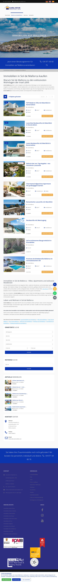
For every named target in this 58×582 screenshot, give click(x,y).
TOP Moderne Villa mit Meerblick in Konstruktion (38, 104)
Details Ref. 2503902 (47, 116)
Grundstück (32, 489)
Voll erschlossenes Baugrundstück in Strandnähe (38, 241)
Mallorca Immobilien (16, 15)
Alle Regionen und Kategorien (36, 500)
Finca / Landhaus (34, 482)
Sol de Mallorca (30, 107)
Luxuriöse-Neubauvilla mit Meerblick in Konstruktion (39, 124)
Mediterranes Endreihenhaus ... (20, 393)
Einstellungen (16, 579)
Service (25, 15)
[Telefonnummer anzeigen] (55, 284)
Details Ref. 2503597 (47, 233)
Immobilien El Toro (8, 521)
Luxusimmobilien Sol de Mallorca (28, 319)
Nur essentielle (26, 579)
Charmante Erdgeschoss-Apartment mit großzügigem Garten (38, 185)
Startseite (7, 15)
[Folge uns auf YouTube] (42, 520)
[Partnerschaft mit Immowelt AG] (35, 552)
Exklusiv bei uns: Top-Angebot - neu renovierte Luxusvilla (38, 164)
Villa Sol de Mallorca (42, 319)
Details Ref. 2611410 (47, 272)
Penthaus (32, 487)
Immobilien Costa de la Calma (10, 518)
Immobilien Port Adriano (9, 526)
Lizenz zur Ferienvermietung (36, 497)
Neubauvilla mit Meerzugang (36, 220)
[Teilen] (55, 297)
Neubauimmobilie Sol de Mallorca (18, 323)
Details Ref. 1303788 (47, 195)
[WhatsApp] (55, 293)
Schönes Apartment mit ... (18, 380)
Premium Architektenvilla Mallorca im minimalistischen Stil (39, 260)
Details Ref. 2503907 (47, 156)
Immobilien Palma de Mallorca (10, 533)
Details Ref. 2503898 (47, 176)
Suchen (29, 352)
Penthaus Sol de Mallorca (39, 321)
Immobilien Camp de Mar (9, 513)
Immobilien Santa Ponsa (9, 508)
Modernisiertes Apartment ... (19, 406)
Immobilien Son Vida (8, 531)
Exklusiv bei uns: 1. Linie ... (18, 387)
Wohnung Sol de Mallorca (26, 321)
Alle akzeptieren (6, 579)
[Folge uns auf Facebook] (42, 510)
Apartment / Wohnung (35, 484)
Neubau (32, 492)
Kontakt (31, 15)
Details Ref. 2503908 (47, 136)
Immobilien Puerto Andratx (10, 511)
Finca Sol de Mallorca (14, 321)
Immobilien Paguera (8, 523)
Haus (31, 479)
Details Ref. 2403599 (47, 213)
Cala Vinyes (45, 289)
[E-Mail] (55, 289)
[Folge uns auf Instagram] (42, 515)
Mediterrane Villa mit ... (18, 400)
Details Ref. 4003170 (47, 251)
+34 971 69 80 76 (7, 1)
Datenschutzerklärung (51, 576)
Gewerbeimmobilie (34, 494)
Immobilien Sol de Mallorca (10, 528)
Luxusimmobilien (34, 474)
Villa (31, 477)
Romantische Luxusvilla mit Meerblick (39, 202)
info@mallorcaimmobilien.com (20, 1)
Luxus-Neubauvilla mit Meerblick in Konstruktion (38, 144)
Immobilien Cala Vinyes (9, 516)
